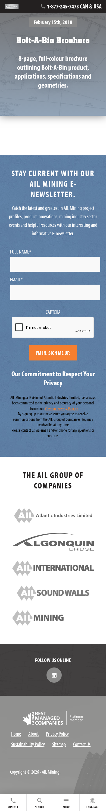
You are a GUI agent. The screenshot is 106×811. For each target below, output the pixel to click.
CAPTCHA (53, 312)
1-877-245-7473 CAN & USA (74, 6)
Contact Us (82, 744)
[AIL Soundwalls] (53, 598)
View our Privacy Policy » (62, 408)
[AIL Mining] (53, 623)
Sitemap (59, 744)
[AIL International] (53, 573)
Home (16, 733)
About (33, 733)
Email (16, 279)
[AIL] (53, 521)
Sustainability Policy (28, 744)
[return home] (15, 7)
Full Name (20, 252)
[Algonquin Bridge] (53, 548)
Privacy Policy (57, 733)
